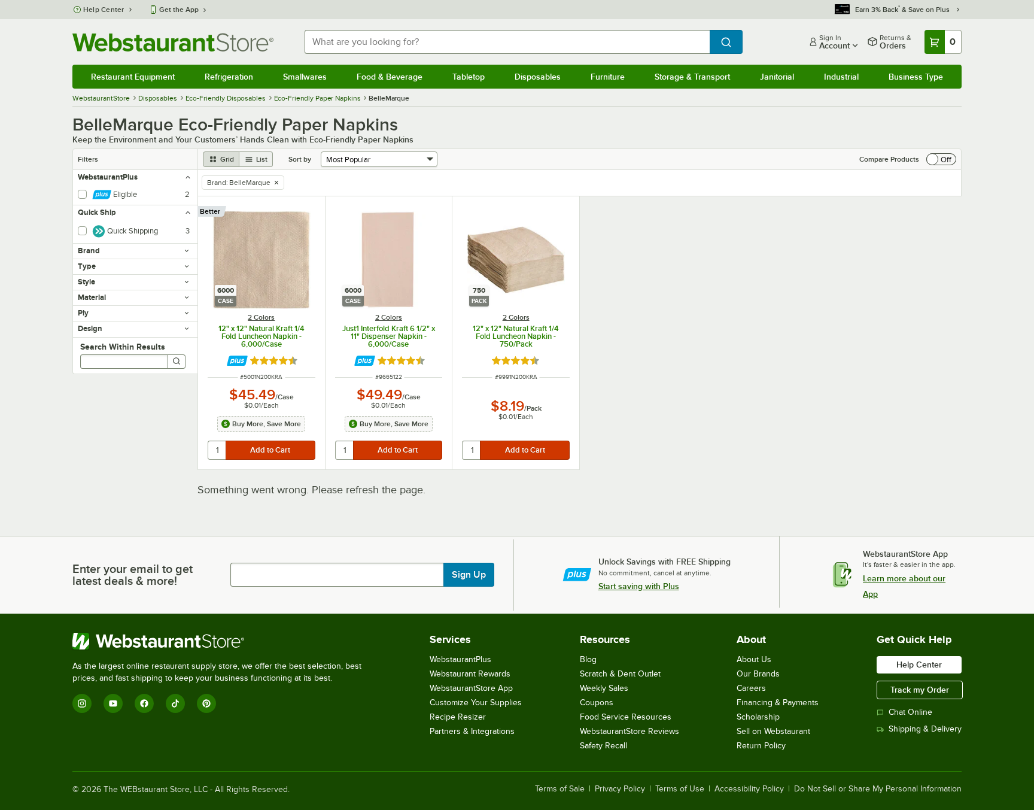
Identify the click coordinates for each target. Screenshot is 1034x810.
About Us (754, 659)
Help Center (103, 9)
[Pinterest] (206, 703)
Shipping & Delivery (925, 728)
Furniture (608, 76)
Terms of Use (679, 789)
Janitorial (777, 76)
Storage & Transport (692, 76)
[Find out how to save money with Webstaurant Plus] (237, 361)
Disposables (538, 76)
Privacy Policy (620, 789)
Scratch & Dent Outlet (620, 673)
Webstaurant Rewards (470, 673)
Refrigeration (229, 76)
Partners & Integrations (472, 731)
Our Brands (758, 673)
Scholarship (758, 716)
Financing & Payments (778, 702)
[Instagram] (82, 703)
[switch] (941, 159)
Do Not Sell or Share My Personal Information (878, 789)
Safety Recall (603, 745)
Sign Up (469, 574)
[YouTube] (113, 703)
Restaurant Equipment (133, 76)
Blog (588, 659)
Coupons (596, 702)
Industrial (841, 76)
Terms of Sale (560, 789)
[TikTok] (175, 703)
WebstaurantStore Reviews (629, 731)
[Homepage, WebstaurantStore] (172, 42)
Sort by (299, 159)
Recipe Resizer (458, 716)
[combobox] (507, 42)
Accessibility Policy (749, 789)
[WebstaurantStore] (222, 641)
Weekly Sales (604, 688)
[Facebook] (144, 703)
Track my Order (919, 689)
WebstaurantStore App (471, 688)
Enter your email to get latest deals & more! (132, 575)
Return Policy (761, 745)
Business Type (916, 76)
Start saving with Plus (638, 586)
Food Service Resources (625, 716)
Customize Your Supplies (476, 702)
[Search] (176, 361)
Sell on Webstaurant (773, 731)
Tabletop (468, 76)
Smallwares (305, 76)
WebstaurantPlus (460, 659)
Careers (751, 688)
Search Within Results (122, 346)
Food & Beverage (389, 76)
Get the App (179, 9)
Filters (88, 159)
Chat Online (910, 712)
